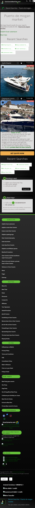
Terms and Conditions (8, 354)
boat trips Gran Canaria (8, 245)
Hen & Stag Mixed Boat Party (9, 392)
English (4, 479)
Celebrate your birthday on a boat (11, 395)
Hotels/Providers (6, 310)
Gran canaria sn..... (22, 168)
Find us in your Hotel (7, 368)
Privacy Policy (5, 350)
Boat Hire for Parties (7, 399)
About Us (4, 286)
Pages (3, 274)
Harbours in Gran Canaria (8, 267)
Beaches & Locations (7, 252)
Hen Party (4, 385)
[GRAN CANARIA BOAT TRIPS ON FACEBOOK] (4, 416)
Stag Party (4, 388)
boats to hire (15, 133)
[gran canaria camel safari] (12, 461)
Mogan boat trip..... (8, 164)
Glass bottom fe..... (22, 45)
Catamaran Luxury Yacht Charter (8, 99)
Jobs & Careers (5, 314)
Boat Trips (4, 289)
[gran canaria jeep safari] (11, 459)
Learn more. (5, 445)
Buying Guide (26, 189)
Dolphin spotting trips (8, 234)
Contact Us (5, 300)
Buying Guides (6, 338)
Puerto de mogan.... (25, 8)
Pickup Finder (5, 371)
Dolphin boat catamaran (8, 32)
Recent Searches (11, 8)
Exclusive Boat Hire (7, 402)
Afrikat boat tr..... (8, 45)
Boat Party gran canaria (8, 381)
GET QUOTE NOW (17, 153)
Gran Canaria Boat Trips (18, 472)
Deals (3, 293)
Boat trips (3, 35)
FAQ (3, 357)
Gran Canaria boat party (8, 238)
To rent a (18, 147)
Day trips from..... (8, 172)
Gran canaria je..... (21, 49)
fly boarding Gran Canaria (9, 331)
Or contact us (10, 205)
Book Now (18, 71)
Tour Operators (6, 307)
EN (30, 1)
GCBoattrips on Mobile (8, 347)
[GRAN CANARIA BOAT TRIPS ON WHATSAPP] (4, 419)
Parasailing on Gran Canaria (9, 328)
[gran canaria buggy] (10, 457)
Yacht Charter (6, 63)
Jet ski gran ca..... (8, 168)
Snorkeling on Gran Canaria (9, 317)
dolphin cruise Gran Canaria (9, 227)
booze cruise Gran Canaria (9, 231)
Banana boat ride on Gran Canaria (11, 321)
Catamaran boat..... (8, 52)
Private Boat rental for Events (10, 406)
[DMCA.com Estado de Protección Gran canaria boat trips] (11, 426)
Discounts (4, 296)
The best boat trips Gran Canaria (10, 335)
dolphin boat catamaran (8, 224)
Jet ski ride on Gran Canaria (9, 324)
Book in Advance (6, 364)
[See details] (3, 67)
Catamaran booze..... (24, 164)
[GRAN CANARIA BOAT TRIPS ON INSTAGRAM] (10, 416)
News (3, 270)
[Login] (34, 1)
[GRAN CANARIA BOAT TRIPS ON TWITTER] (7, 414)
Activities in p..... (8, 49)
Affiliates (4, 303)
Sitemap (4, 277)
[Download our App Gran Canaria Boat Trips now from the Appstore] (12, 440)
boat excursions (6, 241)
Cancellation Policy (7, 361)
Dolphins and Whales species (9, 248)
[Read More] (31, 95)
